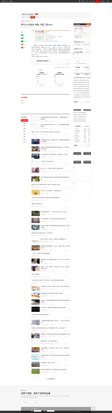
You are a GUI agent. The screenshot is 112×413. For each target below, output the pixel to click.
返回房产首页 (35, 402)
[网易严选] (87, 1)
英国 (46, 365)
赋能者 (35, 276)
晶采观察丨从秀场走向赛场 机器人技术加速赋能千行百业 (55, 334)
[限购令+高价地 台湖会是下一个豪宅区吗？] (87, 155)
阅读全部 (88, 52)
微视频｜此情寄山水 (37, 203)
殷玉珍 (47, 241)
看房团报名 (42, 72)
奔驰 (46, 157)
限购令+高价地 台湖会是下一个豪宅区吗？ (87, 162)
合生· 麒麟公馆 (77, 130)
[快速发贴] (22, 32)
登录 (97, 1)
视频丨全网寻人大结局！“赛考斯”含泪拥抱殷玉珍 (53, 239)
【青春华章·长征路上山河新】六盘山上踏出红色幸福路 (55, 286)
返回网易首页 (25, 402)
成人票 (37, 317)
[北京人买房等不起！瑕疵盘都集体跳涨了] (77, 147)
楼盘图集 (78, 52)
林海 (44, 372)
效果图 (78, 61)
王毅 (44, 143)
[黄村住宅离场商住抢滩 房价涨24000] (77, 155)
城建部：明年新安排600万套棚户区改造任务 (81, 90)
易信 (25, 35)
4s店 (44, 157)
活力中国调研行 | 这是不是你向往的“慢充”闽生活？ (54, 218)
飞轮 (46, 336)
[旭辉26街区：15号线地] (77, 104)
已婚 (46, 263)
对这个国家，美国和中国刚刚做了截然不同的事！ (53, 307)
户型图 (77, 63)
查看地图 (59, 36)
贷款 (35, 330)
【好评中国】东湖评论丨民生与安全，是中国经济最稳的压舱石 (48, 280)
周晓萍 (47, 128)
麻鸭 (44, 214)
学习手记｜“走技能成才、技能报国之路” (51, 190)
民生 (35, 282)
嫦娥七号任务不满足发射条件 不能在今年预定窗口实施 (46, 184)
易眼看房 (75, 145)
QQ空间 (25, 41)
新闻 (41, 128)
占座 (35, 317)
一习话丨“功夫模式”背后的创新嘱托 (41, 253)
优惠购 (54, 45)
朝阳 (89, 133)
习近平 (44, 193)
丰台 (89, 135)
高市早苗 (44, 351)
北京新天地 (77, 141)
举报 (68, 27)
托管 (35, 235)
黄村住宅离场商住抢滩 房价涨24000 (77, 162)
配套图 (85, 63)
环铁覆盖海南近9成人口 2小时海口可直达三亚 (82, 97)
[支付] (91, 1)
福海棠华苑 (77, 135)
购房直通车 (59, 72)
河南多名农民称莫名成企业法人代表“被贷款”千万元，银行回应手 (48, 328)
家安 (46, 359)
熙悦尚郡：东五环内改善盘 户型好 (80, 116)
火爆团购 (88, 24)
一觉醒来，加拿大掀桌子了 (48, 161)
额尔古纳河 (47, 372)
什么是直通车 (60, 86)
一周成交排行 (86, 126)
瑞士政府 (46, 310)
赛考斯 (44, 241)
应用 (6, 1)
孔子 (47, 351)
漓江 (37, 206)
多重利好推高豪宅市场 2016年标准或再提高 (81, 88)
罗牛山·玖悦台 (38, 31)
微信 (25, 38)
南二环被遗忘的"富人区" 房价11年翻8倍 (87, 153)
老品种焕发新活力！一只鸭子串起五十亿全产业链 (53, 211)
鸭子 (46, 214)
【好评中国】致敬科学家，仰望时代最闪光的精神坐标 (46, 197)
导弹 (46, 249)
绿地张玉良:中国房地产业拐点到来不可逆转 (81, 84)
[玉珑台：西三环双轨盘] (87, 104)
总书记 (47, 193)
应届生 (44, 128)
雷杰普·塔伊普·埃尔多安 (47, 343)
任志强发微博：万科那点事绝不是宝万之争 (81, 80)
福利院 (47, 229)
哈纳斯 (44, 359)
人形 (37, 134)
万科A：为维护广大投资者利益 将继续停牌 (81, 92)
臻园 (76, 133)
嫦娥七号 (35, 187)
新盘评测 (75, 101)
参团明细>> (42, 86)
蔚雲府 (76, 138)
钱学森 (35, 200)
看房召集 (40, 70)
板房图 (80, 63)
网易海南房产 (27, 21)
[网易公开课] (83, 1)
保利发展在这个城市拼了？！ (44, 60)
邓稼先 (38, 200)
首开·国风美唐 (77, 140)
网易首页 (3, 1)
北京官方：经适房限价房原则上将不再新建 (81, 86)
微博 (25, 44)
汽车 (46, 270)
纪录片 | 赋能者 (35, 274)
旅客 (37, 235)
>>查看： (75, 63)
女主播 (44, 263)
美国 (46, 143)
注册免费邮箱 (102, 1)
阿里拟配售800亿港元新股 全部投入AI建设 (51, 293)
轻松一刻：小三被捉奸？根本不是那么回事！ (52, 168)
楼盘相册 (59, 45)
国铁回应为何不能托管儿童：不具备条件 (42, 233)
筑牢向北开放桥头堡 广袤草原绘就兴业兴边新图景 (53, 369)
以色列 (52, 343)
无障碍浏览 (11, 1)
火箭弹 (44, 249)
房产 (37, 330)
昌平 (89, 138)
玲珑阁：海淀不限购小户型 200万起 (80, 114)
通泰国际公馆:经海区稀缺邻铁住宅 (80, 121)
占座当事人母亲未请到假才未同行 (40, 314)
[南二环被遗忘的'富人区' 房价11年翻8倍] (87, 147)
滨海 (46, 221)
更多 (25, 47)
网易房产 (31, 27)
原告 (47, 324)
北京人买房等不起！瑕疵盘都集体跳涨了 (77, 153)
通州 (89, 130)
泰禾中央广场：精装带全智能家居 (80, 112)
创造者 (38, 276)
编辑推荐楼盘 (77, 126)
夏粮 (37, 282)
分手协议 (44, 324)
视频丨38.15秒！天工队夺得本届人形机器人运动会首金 (46, 132)
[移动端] (79, 1)
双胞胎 (44, 229)
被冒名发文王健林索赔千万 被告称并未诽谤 (81, 82)
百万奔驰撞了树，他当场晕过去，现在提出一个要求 (54, 154)
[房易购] (36, 69)
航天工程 (39, 187)
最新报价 (64, 45)
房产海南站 (68, 63)
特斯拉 (44, 270)
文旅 (44, 221)
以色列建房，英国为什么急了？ (49, 362)
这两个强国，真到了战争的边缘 (49, 341)
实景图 (83, 63)
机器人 (35, 134)
